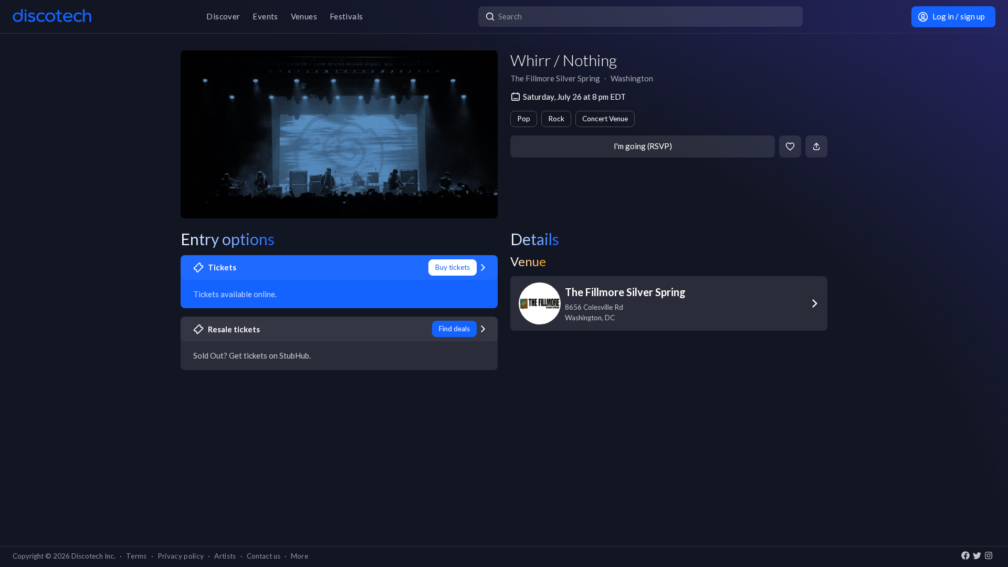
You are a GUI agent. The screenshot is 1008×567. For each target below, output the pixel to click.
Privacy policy (181, 556)
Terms (136, 556)
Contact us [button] (263, 556)
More (299, 556)
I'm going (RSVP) (643, 146)
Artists (225, 556)
